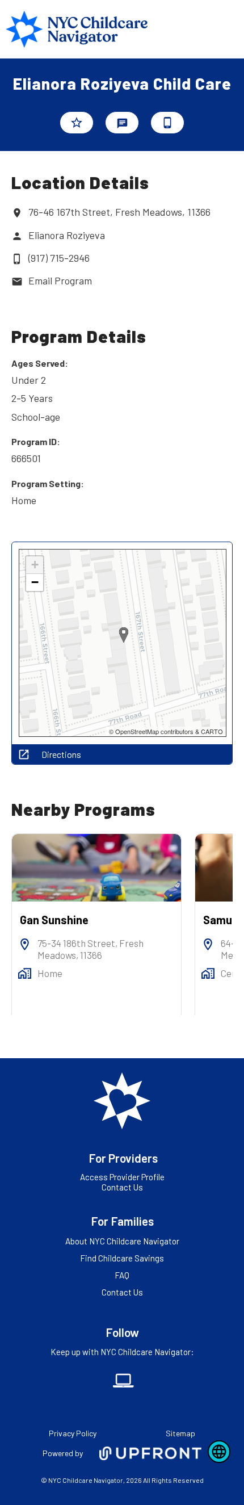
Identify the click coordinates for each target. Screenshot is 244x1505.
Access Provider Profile (122, 1177)
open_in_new (24, 754)
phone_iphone (17, 259)
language (219, 1451)
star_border (76, 122)
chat (122, 123)
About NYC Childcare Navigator (122, 1241)
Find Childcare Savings (122, 1258)
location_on (17, 213)
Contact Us (122, 1187)
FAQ (122, 1275)
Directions (61, 754)
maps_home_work (25, 973)
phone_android (167, 122)
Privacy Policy (72, 1433)
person (17, 236)
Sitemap (180, 1433)
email (17, 281)
